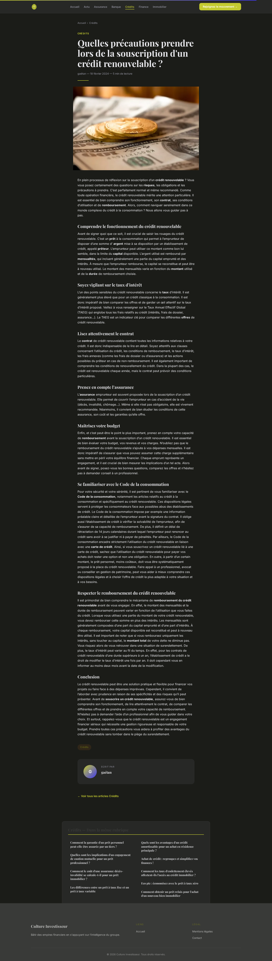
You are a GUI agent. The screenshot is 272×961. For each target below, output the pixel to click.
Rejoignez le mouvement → (220, 6)
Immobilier (159, 6)
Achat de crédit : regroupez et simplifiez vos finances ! (169, 860)
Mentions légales (202, 931)
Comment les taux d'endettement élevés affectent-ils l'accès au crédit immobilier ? (168, 873)
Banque (116, 6)
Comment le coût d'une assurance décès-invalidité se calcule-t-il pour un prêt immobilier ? (96, 875)
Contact (197, 937)
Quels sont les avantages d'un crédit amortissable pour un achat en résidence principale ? (167, 846)
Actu (87, 6)
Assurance (100, 6)
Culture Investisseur (49, 926)
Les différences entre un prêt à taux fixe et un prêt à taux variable (99, 889)
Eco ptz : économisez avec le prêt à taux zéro (169, 883)
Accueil (74, 6)
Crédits (129, 6)
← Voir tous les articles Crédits (98, 796)
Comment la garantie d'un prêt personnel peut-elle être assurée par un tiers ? (97, 844)
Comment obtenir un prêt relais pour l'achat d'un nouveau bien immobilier (169, 893)
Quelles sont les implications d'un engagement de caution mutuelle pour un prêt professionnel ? (100, 859)
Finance (143, 6)
